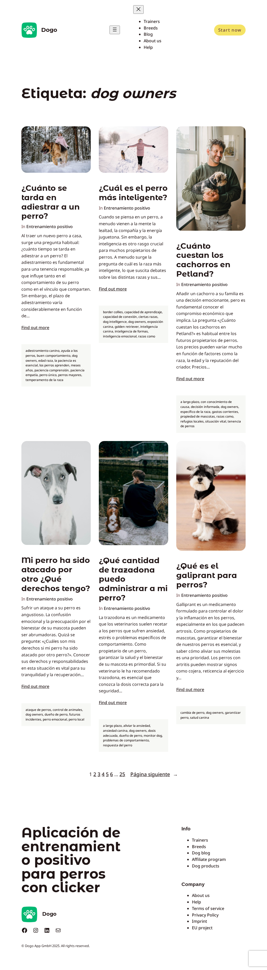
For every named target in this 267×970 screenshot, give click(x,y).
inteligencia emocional (120, 336)
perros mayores (69, 375)
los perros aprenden (54, 365)
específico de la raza (195, 411)
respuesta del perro (117, 745)
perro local (76, 719)
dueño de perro (56, 714)
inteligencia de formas (131, 331)
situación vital (215, 421)
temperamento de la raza (44, 380)
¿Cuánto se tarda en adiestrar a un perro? (50, 202)
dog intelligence (115, 321)
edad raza (45, 360)
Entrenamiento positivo (49, 226)
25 (122, 774)
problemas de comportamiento (126, 740)
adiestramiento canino (42, 350)
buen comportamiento (53, 355)
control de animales (67, 709)
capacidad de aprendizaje (143, 312)
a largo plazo (189, 402)
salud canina (199, 717)
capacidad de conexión (120, 316)
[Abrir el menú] (115, 30)
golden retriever (127, 326)
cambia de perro (192, 712)
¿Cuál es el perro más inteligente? (133, 192)
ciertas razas (147, 316)
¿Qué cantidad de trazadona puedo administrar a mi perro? (133, 579)
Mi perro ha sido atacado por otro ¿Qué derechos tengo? (55, 574)
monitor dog (153, 735)
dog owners (137, 321)
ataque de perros (38, 709)
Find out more (35, 327)
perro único (48, 375)
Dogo (49, 29)
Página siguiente (154, 774)
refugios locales (192, 421)
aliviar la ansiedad (136, 725)
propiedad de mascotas (197, 416)
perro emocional (55, 719)
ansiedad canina (115, 730)
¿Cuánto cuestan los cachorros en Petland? (203, 259)
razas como (146, 336)
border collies (113, 312)
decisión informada (205, 406)
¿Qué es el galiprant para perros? (206, 575)
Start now (229, 30)
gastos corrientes (225, 411)
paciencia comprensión (51, 370)
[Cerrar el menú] (138, 9)
